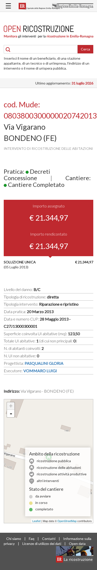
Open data (77, 543)
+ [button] (10, 406)
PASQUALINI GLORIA (44, 363)
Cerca (85, 49)
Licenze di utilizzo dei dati (41, 543)
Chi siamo (13, 538)
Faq (31, 538)
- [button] (11, 413)
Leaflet (36, 521)
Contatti (48, 538)
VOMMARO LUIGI (40, 370)
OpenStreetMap (67, 521)
